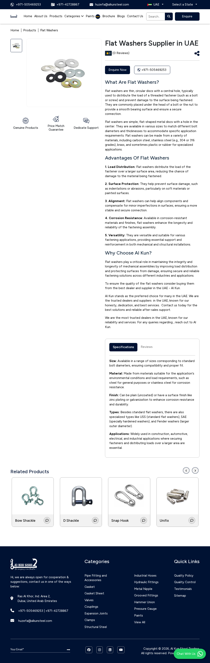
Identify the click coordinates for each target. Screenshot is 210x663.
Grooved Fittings (146, 595)
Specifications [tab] (123, 347)
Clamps (89, 620)
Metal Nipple (143, 589)
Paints (90, 16)
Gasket (89, 587)
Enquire (187, 16)
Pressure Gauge (145, 609)
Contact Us (135, 16)
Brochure (108, 16)
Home (28, 16)
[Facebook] (89, 649)
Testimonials (183, 589)
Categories (72, 16)
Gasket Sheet (94, 593)
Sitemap (180, 595)
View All (139, 622)
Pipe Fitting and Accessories (95, 578)
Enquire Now (117, 70)
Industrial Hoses (145, 575)
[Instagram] (99, 649)
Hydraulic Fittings (146, 582)
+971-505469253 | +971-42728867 (43, 611)
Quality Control (185, 582)
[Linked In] (110, 649)
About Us (40, 16)
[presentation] (186, 470)
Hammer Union (144, 602)
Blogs (121, 16)
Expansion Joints (96, 613)
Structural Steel (95, 627)
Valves (89, 600)
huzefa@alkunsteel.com (35, 621)
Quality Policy (183, 575)
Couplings (91, 607)
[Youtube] (120, 649)
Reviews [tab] (147, 347)
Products (55, 16)
